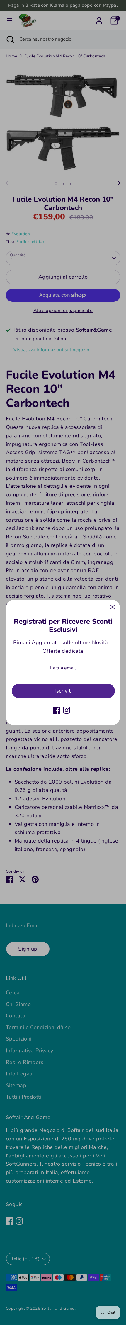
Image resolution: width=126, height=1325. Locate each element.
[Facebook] (56, 710)
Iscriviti (63, 690)
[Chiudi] (112, 607)
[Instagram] (66, 710)
